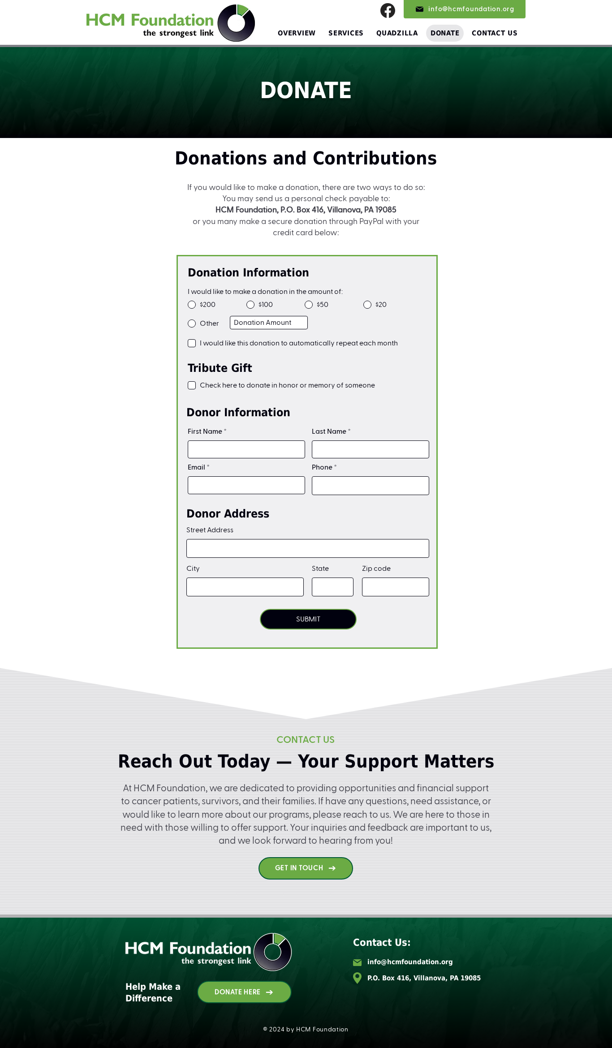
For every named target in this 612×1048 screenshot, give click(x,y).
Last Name (329, 431)
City (193, 568)
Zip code (376, 568)
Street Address (209, 530)
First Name (205, 431)
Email (196, 467)
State (320, 568)
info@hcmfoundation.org (410, 962)
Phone (322, 467)
